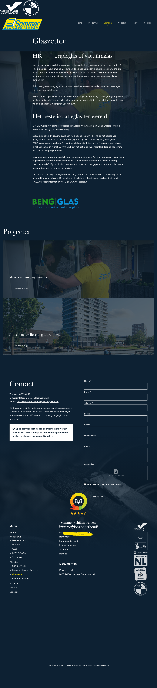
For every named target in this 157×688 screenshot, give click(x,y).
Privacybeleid (66, 570)
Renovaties (64, 537)
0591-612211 (26, 394)
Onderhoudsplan (20, 579)
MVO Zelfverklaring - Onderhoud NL (77, 575)
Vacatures (17, 558)
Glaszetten (17, 575)
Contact (13, 592)
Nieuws (13, 588)
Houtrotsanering (67, 545)
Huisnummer (90, 436)
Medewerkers (19, 541)
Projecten (14, 584)
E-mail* (87, 392)
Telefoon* (88, 403)
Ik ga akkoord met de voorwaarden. (104, 485)
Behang (63, 554)
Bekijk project (23, 288)
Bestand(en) (89, 464)
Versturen (99, 497)
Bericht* (87, 447)
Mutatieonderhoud (68, 541)
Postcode (88, 414)
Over (14, 549)
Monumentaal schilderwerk (26, 570)
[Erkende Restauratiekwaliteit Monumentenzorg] (31, 8)
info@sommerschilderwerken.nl (33, 398)
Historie (16, 545)
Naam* (87, 381)
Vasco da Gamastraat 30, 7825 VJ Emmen (38, 402)
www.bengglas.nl (78, 182)
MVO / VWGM (19, 553)
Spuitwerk (64, 550)
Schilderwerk (19, 566)
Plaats (87, 425)
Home (13, 533)
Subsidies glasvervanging (45, 86)
